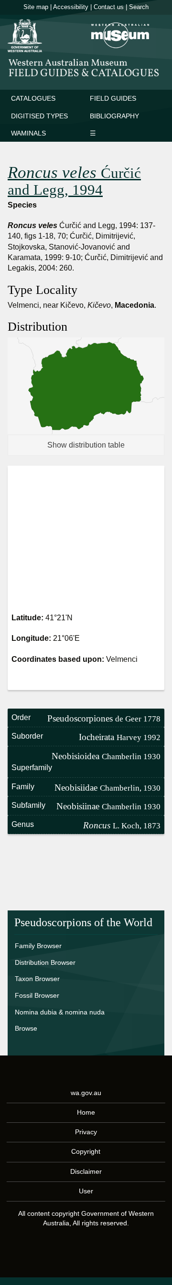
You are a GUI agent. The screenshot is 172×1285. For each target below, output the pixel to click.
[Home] (86, 67)
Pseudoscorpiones (104, 718)
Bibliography (114, 116)
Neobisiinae (108, 806)
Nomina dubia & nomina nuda (60, 1012)
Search (139, 6)
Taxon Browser (37, 978)
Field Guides (113, 98)
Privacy (86, 1132)
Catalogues (33, 98)
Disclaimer (86, 1171)
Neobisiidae (107, 788)
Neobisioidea (106, 756)
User (86, 1190)
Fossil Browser (37, 995)
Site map (35, 6)
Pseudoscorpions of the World (83, 923)
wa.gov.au (86, 1092)
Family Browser (38, 946)
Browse (26, 1028)
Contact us (109, 6)
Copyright (85, 1151)
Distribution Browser (45, 962)
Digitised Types (39, 116)
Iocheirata (120, 737)
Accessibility (70, 6)
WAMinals (28, 133)
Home (86, 1112)
